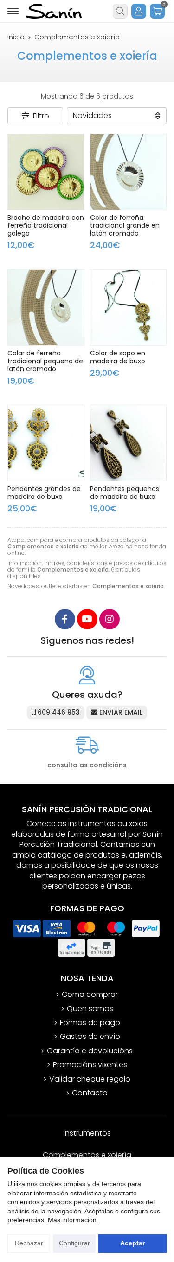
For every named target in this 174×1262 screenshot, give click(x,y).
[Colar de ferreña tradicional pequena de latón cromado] (46, 308)
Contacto (90, 1093)
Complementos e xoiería (87, 1155)
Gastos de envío (90, 1037)
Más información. (73, 1220)
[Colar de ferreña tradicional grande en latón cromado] (128, 172)
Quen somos (90, 1009)
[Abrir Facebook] (65, 619)
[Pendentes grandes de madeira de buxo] (46, 443)
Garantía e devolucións (90, 1051)
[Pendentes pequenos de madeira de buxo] (128, 443)
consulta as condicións (87, 765)
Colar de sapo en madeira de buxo (117, 357)
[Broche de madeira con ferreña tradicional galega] (46, 172)
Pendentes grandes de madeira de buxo (44, 492)
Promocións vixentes (90, 1065)
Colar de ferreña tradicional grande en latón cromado (125, 225)
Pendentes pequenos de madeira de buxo (124, 492)
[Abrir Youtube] (87, 619)
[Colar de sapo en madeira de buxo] (128, 308)
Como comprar (90, 994)
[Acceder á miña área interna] (138, 11)
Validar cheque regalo (89, 1079)
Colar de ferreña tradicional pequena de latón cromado (45, 360)
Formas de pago (90, 1023)
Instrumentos (87, 1133)
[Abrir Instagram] (109, 619)
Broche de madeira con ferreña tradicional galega (45, 225)
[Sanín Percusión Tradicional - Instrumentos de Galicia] (54, 11)
